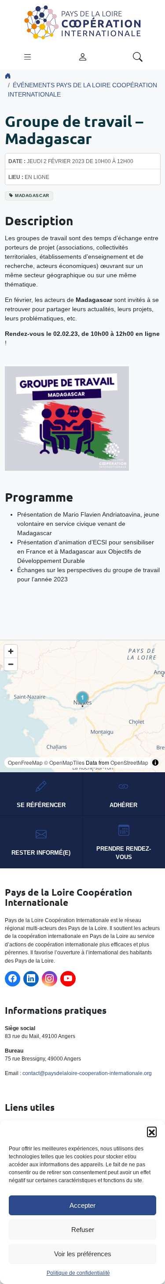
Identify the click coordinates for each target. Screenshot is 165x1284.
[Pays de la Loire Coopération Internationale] (82, 21)
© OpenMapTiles (64, 762)
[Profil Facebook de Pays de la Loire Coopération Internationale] (12, 978)
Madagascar (32, 195)
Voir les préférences (82, 1254)
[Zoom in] (10, 651)
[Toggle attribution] (155, 762)
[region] (82, 706)
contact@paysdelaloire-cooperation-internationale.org (87, 1073)
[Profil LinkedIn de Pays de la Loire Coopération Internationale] (31, 978)
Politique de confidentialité (78, 1273)
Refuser (82, 1229)
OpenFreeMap (25, 762)
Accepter (82, 1205)
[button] (151, 1131)
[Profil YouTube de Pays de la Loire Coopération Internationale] (68, 978)
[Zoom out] (10, 664)
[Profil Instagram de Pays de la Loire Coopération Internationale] (49, 978)
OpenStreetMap (129, 762)
